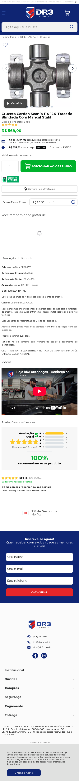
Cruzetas (45, 36)
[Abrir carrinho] (70, 13)
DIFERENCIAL (28, 36)
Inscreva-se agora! (39, 539)
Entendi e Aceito (24, 772)
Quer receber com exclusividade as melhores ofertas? (39, 544)
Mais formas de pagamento (17, 155)
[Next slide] (72, 68)
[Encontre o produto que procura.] (71, 27)
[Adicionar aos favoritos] (5, 45)
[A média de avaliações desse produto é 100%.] (10, 124)
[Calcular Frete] (73, 202)
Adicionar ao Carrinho (52, 166)
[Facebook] (35, 657)
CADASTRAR (39, 592)
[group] (39, 513)
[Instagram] (44, 657)
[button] (32, 107)
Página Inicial (9, 36)
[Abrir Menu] (4, 12)
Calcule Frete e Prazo (14, 202)
